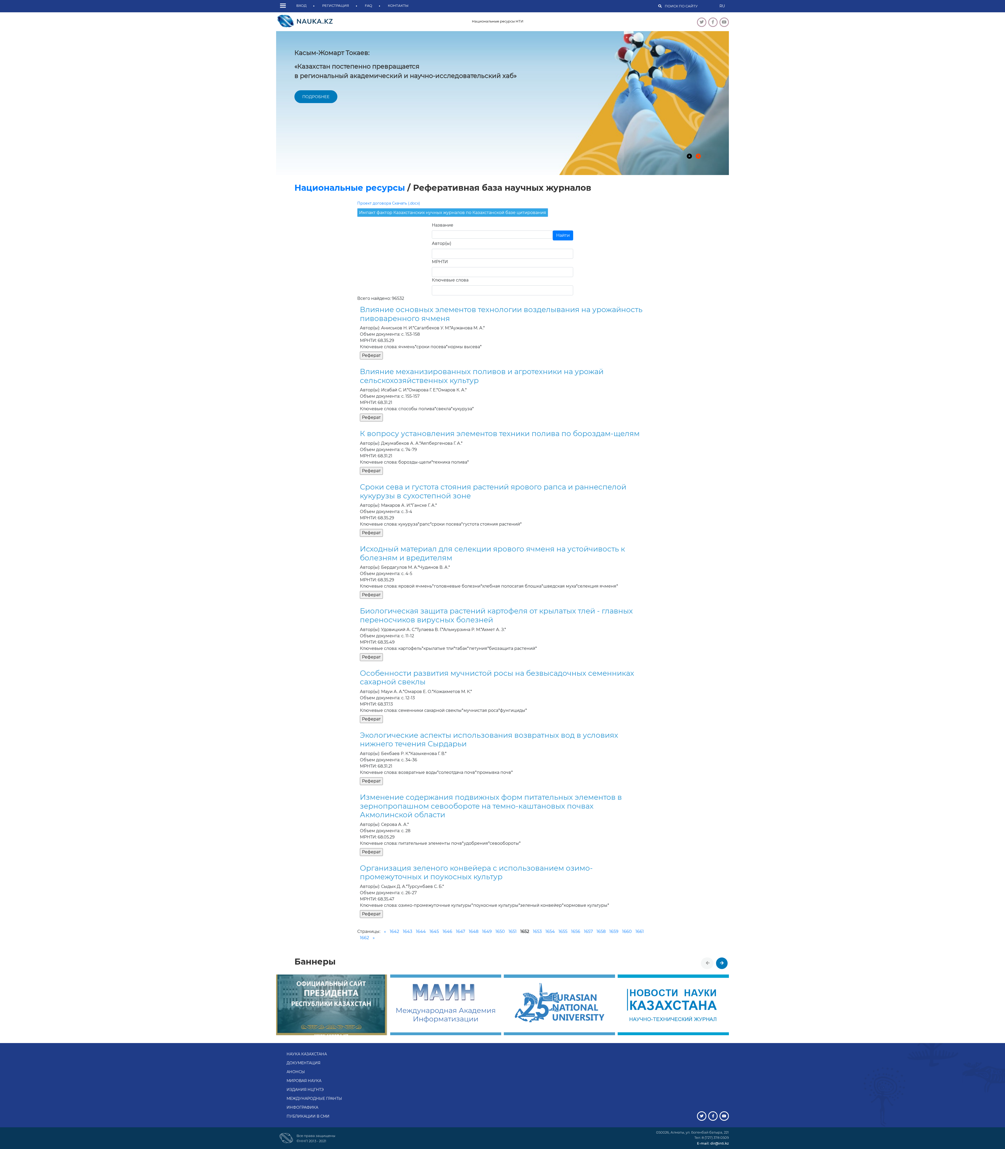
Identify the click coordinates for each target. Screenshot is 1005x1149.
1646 (447, 931)
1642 (394, 931)
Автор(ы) (441, 243)
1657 (588, 931)
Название (442, 225)
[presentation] (707, 963)
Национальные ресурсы (349, 188)
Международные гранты (314, 1098)
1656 (575, 931)
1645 (434, 931)
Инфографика (302, 1107)
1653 (537, 931)
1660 (627, 931)
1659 (613, 931)
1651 (513, 931)
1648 (473, 931)
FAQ (368, 5)
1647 (460, 931)
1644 (421, 931)
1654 (550, 931)
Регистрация (335, 5)
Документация (303, 1063)
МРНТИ (440, 261)
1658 (601, 931)
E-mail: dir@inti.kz (713, 1143)
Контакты (398, 5)
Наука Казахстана (307, 1054)
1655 (563, 931)
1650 (500, 931)
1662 (364, 937)
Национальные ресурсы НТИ (497, 21)
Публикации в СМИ (308, 1116)
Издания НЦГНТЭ (305, 1089)
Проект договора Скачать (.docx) (388, 203)
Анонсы (296, 1071)
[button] (284, 6)
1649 (487, 931)
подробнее (316, 96)
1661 (639, 931)
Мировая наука (304, 1080)
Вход (301, 5)
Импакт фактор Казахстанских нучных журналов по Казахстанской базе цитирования (452, 212)
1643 (407, 931)
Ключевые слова (450, 280)
